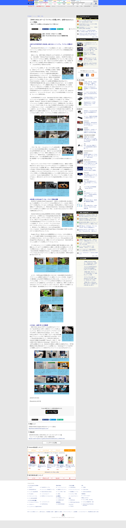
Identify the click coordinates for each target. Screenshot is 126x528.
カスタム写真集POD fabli (88, 501)
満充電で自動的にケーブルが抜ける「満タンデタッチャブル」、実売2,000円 (90, 156)
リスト (40, 29)
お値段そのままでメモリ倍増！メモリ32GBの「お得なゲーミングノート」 (90, 60)
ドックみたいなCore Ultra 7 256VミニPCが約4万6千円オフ (90, 94)
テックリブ (71, 504)
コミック (70, 450)
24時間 (84, 18)
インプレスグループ (83, 511)
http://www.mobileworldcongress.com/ (38, 428)
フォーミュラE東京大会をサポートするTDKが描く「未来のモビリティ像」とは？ (90, 49)
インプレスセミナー (45, 493)
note (61, 29)
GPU (77, 6)
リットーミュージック (62, 487)
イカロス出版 (71, 485)
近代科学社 (58, 502)
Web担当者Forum (32, 489)
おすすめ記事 (83, 258)
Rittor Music (58, 485)
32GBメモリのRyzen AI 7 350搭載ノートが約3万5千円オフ (90, 88)
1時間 (79, 18)
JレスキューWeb (73, 493)
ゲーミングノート (70, 6)
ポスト (36, 29)
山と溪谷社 (58, 496)
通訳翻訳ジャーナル (74, 491)
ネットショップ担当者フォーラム (48, 489)
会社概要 (75, 511)
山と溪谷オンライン (61, 497)
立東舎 (59, 493)
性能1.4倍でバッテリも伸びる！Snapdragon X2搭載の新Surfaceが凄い (90, 140)
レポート (46, 48)
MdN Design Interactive (75, 502)
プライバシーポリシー (67, 511)
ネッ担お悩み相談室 (33, 498)
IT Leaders (31, 493)
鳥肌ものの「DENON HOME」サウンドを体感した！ (90, 54)
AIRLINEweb (72, 487)
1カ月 (95, 18)
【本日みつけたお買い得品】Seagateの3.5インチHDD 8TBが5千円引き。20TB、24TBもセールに (88, 35)
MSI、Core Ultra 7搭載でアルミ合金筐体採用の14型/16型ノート (90, 147)
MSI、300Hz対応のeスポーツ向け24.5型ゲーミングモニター (90, 183)
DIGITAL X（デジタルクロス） (47, 496)
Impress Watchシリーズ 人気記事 (88, 235)
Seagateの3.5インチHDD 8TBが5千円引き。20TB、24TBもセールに (90, 104)
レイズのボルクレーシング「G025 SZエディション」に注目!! (90, 44)
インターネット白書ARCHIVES (35, 506)
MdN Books (72, 500)
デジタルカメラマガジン (34, 502)
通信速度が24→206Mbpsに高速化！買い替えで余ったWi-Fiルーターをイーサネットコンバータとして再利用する (88, 216)
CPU (81, 6)
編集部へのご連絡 (58, 511)
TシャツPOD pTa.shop (88, 499)
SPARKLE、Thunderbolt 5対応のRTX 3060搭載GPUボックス (90, 112)
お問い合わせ (42, 511)
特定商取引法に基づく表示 (93, 511)
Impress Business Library (46, 491)
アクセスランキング (84, 16)
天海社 (84, 487)
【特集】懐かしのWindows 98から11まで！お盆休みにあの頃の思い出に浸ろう (90, 284)
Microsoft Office (87, 6)
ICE (82, 485)
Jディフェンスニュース (74, 489)
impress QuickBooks (87, 491)
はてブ (54, 29)
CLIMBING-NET (61, 500)
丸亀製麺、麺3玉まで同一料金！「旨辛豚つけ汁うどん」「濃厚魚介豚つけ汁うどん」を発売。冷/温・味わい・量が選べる (88, 241)
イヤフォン (33, 450)
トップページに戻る (51, 442)
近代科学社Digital (61, 504)
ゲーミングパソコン (61, 6)
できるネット (31, 504)
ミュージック (46, 450)
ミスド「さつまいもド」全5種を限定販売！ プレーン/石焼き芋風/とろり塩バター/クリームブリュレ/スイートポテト (88, 250)
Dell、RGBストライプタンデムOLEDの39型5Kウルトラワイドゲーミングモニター (90, 176)
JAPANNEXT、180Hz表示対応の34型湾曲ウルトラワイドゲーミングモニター (90, 124)
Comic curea (85, 489)
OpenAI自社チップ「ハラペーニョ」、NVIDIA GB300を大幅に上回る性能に (90, 194)
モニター (53, 6)
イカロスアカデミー (74, 496)
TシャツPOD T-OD (61, 491)
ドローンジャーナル (33, 496)
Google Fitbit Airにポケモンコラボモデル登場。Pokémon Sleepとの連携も (90, 169)
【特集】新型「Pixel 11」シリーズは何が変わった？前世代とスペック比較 (90, 273)
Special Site (83, 39)
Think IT (30, 487)
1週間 (90, 18)
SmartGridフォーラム (45, 487)
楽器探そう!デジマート (62, 489)
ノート (33, 478)
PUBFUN (83, 493)
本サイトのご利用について (32, 511)
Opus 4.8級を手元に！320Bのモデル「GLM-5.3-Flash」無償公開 (90, 207)
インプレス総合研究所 (33, 491)
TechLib (71, 506)
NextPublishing (44, 504)
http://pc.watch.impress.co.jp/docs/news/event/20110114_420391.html (47, 438)
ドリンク (58, 450)
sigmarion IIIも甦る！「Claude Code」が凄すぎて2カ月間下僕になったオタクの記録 (88, 220)
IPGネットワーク (85, 497)
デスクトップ (46, 478)
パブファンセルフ (86, 495)
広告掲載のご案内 (49, 511)
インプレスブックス (45, 501)
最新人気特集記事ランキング (86, 212)
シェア (46, 29)
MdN (70, 498)
